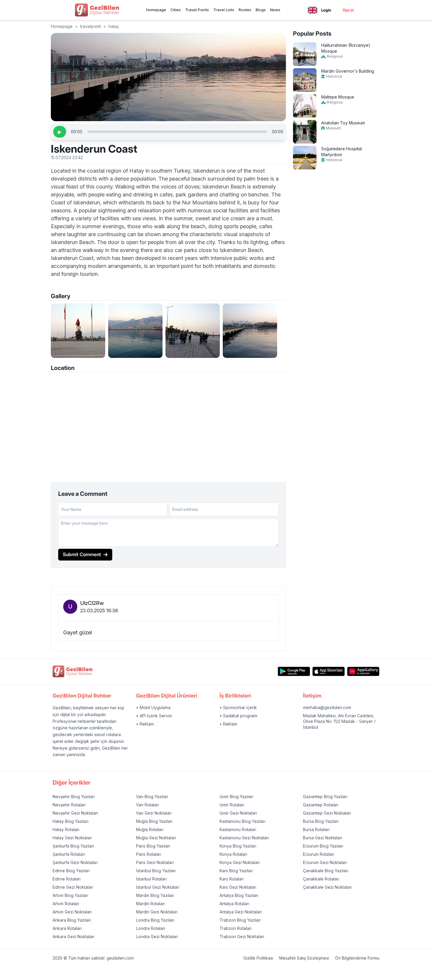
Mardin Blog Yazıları (155, 895)
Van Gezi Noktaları (154, 812)
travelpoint (90, 26)
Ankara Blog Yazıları (72, 920)
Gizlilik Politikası (258, 957)
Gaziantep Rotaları (320, 804)
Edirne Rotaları (67, 878)
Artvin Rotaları (66, 903)
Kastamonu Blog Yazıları (242, 821)
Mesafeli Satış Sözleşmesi (304, 957)
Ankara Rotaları (67, 928)
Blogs (261, 9)
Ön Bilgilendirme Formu (357, 957)
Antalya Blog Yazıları (239, 895)
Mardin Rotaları (150, 903)
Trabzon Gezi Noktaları (242, 936)
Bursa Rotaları (316, 829)
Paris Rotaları (148, 854)
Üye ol (348, 10)
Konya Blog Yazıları (238, 845)
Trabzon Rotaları (236, 928)
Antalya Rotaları (234, 903)
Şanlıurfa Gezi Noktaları (75, 862)
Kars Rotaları (232, 878)
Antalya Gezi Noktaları (241, 911)
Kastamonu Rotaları (238, 829)
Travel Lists (223, 9)
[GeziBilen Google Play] (294, 671)
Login (326, 10)
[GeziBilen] (97, 10)
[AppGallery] (363, 671)
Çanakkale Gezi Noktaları (327, 887)
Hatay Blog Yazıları (70, 821)
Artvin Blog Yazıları (70, 895)
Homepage (156, 9)
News (275, 9)
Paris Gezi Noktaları (155, 862)
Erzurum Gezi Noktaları (325, 862)
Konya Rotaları (233, 854)
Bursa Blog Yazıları (321, 821)
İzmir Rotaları (232, 804)
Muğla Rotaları (149, 829)
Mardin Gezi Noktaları (157, 911)
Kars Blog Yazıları (236, 870)
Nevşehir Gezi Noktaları (75, 812)
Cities (175, 9)
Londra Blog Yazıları (155, 920)
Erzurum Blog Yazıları (323, 845)
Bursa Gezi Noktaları (322, 837)
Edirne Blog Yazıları (71, 870)
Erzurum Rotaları (318, 854)
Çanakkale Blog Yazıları (325, 870)
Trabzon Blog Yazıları (240, 920)
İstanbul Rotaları (151, 878)
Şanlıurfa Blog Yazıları (73, 845)
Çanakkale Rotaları (321, 878)
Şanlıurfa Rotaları (69, 854)
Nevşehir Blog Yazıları (74, 796)
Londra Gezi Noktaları (157, 936)
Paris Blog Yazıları (153, 845)
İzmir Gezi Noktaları (238, 812)
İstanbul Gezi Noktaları (157, 887)
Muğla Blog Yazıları (154, 821)
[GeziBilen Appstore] (328, 671)
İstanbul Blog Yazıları (156, 870)
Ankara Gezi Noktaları (73, 936)
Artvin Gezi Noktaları (72, 911)
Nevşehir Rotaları (69, 804)
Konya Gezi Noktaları (240, 862)
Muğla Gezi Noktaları (156, 837)
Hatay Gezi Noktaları (72, 837)
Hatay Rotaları (66, 829)
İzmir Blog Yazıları (236, 796)
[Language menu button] (312, 10)
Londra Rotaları (150, 928)
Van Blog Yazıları (152, 796)
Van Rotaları (147, 804)
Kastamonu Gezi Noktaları (244, 837)
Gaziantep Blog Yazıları (325, 796)
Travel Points (197, 9)
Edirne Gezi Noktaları (73, 887)
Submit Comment (82, 554)
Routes (245, 9)
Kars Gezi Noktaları (238, 887)
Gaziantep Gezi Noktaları (327, 812)
